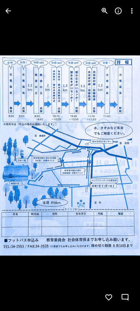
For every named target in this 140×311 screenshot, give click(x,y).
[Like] (109, 297)
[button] (19, 155)
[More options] (132, 11)
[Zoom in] (104, 11)
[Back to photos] (8, 11)
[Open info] (118, 11)
